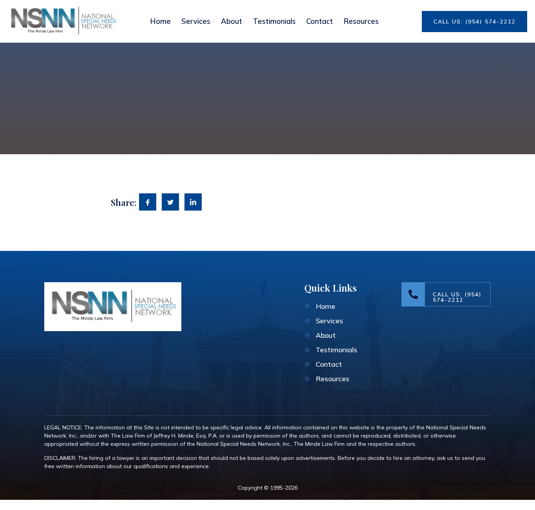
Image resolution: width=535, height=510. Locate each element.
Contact (319, 21)
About (231, 21)
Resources (361, 21)
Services (195, 21)
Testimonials (274, 21)
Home (160, 21)
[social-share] (147, 202)
